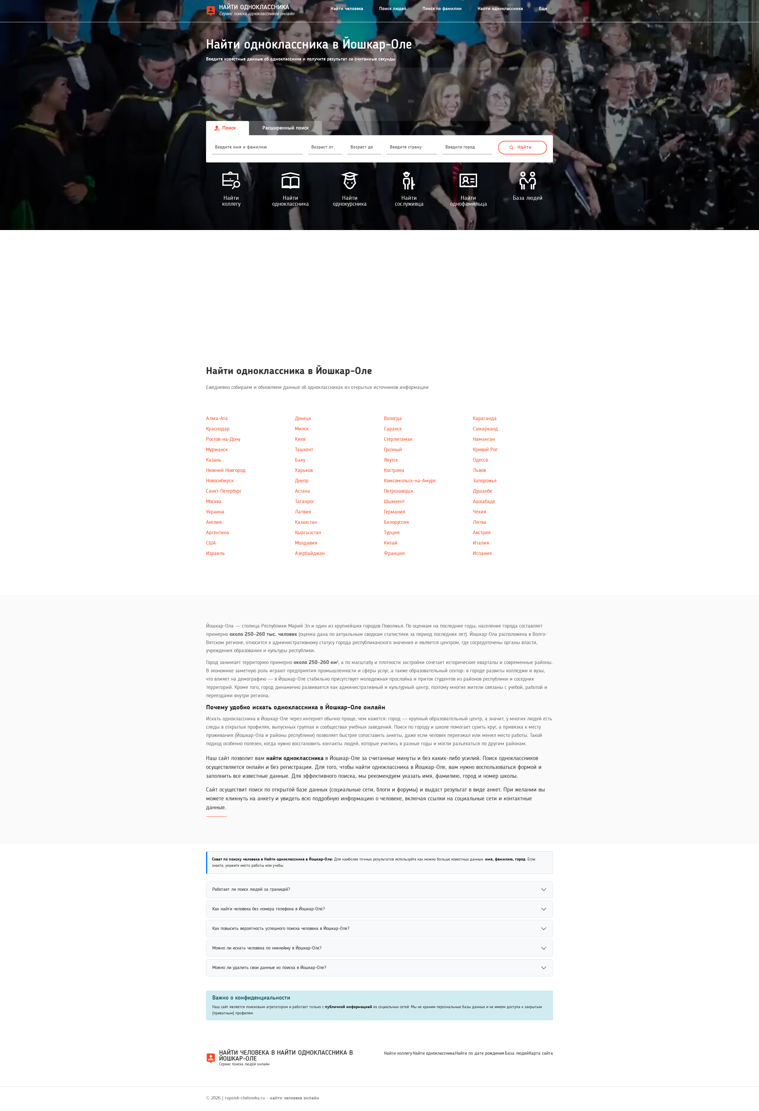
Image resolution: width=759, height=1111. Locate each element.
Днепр (302, 480)
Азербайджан (310, 553)
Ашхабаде (484, 501)
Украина (215, 512)
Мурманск (217, 449)
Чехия (479, 512)
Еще (543, 9)
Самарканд (485, 429)
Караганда (485, 418)
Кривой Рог (485, 449)
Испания (482, 553)
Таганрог (304, 501)
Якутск (391, 460)
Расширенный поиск (285, 128)
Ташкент (304, 449)
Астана (302, 491)
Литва (479, 522)
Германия (394, 512)
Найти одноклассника (500, 9)
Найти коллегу (398, 1053)
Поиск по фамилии (442, 9)
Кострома (394, 470)
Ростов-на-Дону (223, 439)
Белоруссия (396, 522)
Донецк (303, 418)
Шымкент (394, 501)
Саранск (393, 429)
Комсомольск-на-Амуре (410, 480)
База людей (517, 1053)
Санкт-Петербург (224, 491)
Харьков (304, 470)
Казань (213, 460)
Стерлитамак (398, 439)
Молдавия (306, 543)
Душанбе (482, 491)
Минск (302, 429)
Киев (300, 439)
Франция (394, 553)
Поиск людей (392, 9)
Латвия (303, 512)
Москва (213, 501)
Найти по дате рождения (479, 1053)
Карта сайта (541, 1053)
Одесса (480, 460)
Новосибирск (220, 480)
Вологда (393, 418)
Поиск (229, 128)
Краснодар (217, 429)
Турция (392, 532)
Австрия (482, 532)
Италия (481, 543)
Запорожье (485, 480)
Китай (390, 543)
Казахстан (306, 522)
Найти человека (347, 9)
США (211, 543)
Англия (214, 522)
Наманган (484, 439)
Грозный (393, 449)
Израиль (215, 553)
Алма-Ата (217, 418)
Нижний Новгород (225, 470)
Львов (479, 470)
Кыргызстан (308, 532)
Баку (300, 460)
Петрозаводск (398, 491)
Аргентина (217, 532)
